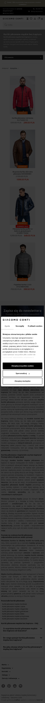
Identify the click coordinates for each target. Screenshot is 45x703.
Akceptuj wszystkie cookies (22, 366)
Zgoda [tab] (7, 326)
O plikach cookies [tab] (35, 326)
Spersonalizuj (21, 373)
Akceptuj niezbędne (22, 381)
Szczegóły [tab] (20, 326)
